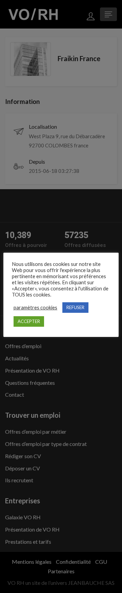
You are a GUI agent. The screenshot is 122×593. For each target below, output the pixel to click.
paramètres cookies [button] (35, 307)
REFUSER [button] (75, 307)
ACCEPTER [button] (29, 321)
